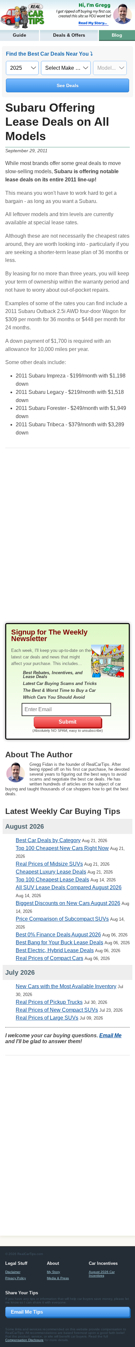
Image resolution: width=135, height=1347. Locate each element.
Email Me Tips (27, 1312)
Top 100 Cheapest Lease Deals (52, 879)
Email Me (110, 1035)
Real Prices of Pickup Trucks (49, 1002)
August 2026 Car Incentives (102, 1273)
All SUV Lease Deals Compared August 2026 (69, 887)
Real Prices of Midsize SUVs (49, 864)
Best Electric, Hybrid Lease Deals (55, 950)
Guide (19, 35)
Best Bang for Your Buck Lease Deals (59, 942)
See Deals (68, 85)
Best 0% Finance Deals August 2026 (58, 934)
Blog (117, 35)
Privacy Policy (15, 1278)
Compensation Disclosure (24, 1340)
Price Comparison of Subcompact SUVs (62, 919)
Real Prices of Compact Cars (49, 958)
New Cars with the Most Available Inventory (66, 986)
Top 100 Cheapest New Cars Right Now (62, 848)
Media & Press (58, 1278)
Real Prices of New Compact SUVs (57, 1010)
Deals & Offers (69, 35)
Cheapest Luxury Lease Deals (51, 872)
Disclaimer (12, 1272)
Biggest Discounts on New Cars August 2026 (68, 903)
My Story (53, 1272)
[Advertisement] (67, 541)
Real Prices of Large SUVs (47, 1018)
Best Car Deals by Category (48, 840)
